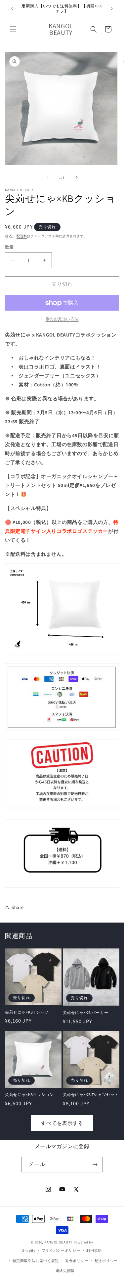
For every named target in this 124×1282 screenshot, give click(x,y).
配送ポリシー (106, 1260)
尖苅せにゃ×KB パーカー (85, 1012)
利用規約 (94, 1250)
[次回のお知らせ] (111, 8)
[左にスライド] (47, 177)
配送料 (22, 236)
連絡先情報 (65, 1270)
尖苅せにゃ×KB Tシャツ (27, 1012)
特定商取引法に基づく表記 (36, 1260)
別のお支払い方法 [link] (62, 318)
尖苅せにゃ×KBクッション (29, 1094)
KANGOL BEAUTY (58, 1242)
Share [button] (18, 907)
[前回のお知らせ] (12, 8)
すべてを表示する (62, 1123)
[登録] (95, 1164)
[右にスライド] (76, 177)
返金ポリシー (76, 1260)
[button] (13, 29)
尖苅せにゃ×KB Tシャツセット (91, 1094)
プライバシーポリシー (61, 1250)
